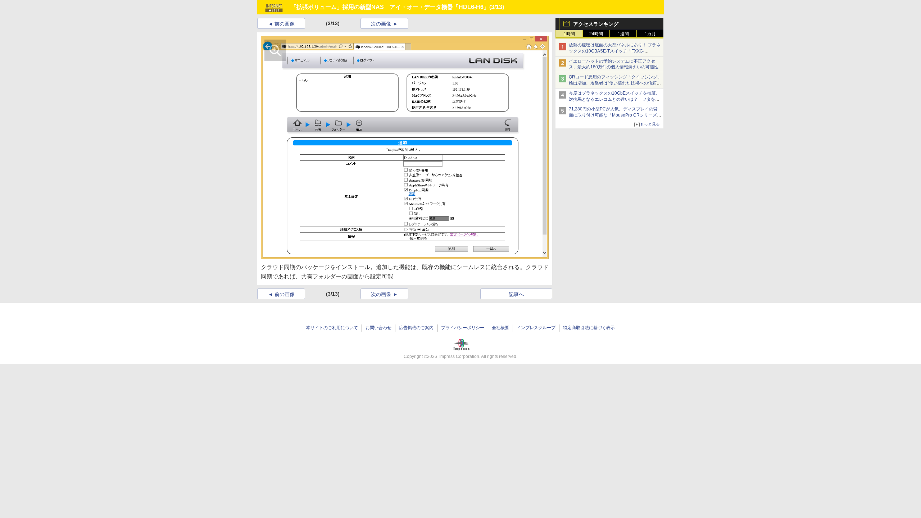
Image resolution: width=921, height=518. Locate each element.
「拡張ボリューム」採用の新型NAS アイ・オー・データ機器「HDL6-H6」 (390, 7)
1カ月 (650, 33)
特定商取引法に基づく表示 (589, 327)
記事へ (516, 294)
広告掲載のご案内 (416, 327)
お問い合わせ (378, 327)
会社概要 (500, 327)
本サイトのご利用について (332, 327)
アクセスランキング (595, 24)
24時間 (596, 33)
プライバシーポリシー (462, 327)
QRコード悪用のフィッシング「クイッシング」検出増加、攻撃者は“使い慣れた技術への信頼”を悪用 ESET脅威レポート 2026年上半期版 (615, 83)
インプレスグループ (536, 327)
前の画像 (285, 24)
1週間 (623, 33)
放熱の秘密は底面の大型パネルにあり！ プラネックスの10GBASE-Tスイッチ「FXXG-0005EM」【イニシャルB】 (615, 51)
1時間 (569, 33)
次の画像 (381, 24)
